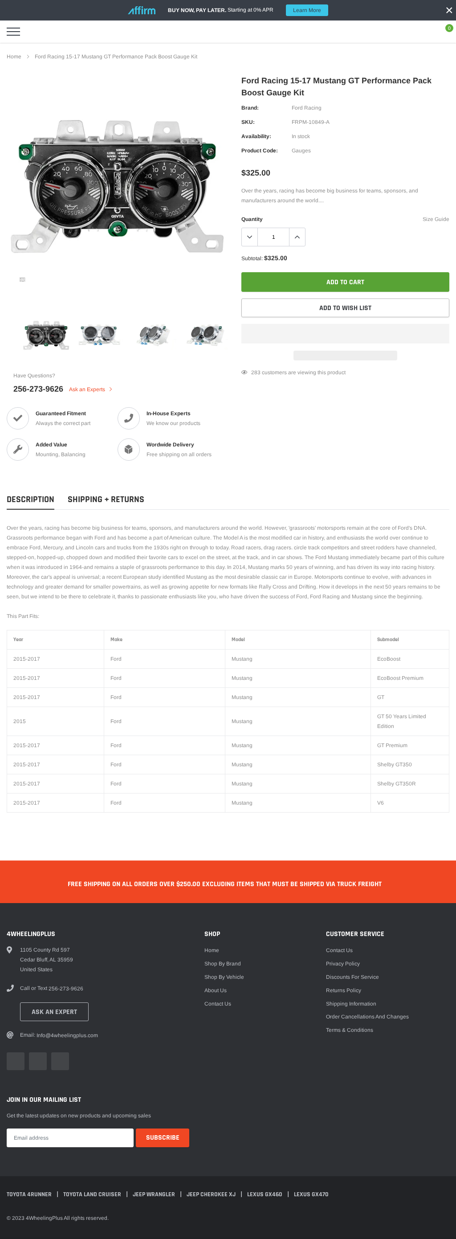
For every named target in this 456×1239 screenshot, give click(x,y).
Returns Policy (343, 990)
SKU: (248, 122)
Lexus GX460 (265, 1194)
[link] (22, 280)
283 (256, 372)
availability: (256, 136)
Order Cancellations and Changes (367, 1017)
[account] (423, 32)
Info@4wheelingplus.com (67, 1035)
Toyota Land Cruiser (92, 1194)
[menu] (13, 31)
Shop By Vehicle (224, 977)
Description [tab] (30, 499)
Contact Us (217, 1004)
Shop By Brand (222, 964)
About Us (215, 990)
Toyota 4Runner (30, 1194)
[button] (345, 333)
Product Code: (259, 150)
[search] (35, 31)
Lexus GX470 (311, 1194)
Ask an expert (54, 1012)
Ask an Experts (87, 389)
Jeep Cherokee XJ (212, 1194)
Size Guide (436, 219)
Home (14, 56)
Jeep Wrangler (154, 1194)
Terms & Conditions (349, 1030)
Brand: (250, 108)
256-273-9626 (38, 388)
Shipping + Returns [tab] (106, 499)
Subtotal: (252, 258)
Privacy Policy (343, 964)
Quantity (252, 219)
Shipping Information (351, 1004)
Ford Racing (307, 108)
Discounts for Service (352, 977)
